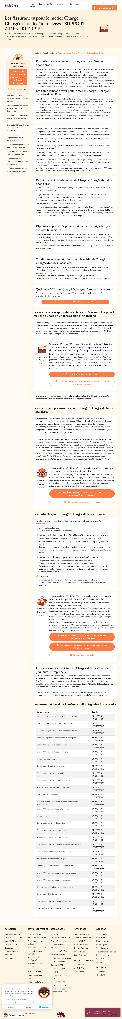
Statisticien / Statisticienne (47, 794)
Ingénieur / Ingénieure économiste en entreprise (56, 737)
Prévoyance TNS (12, 945)
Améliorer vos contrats (37, 938)
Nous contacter (102, 941)
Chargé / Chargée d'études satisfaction (53, 809)
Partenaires (60, 4)
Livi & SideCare (80, 952)
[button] (13, 1015)
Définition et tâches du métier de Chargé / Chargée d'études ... (17, 98)
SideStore (9, 958)
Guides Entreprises (58, 941)
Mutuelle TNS (10, 941)
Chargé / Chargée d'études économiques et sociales (58, 730)
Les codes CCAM (58, 968)
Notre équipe (101, 945)
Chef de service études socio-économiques (55, 887)
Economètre (42, 816)
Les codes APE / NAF (59, 951)
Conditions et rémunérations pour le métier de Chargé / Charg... (18, 118)
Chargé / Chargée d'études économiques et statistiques (59, 844)
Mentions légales (103, 955)
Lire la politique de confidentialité (15, 999)
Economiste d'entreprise (47, 759)
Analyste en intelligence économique (52, 837)
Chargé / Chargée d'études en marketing (53, 830)
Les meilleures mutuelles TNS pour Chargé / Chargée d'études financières (83, 646)
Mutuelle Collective (12, 934)
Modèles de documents (60, 938)
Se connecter (108, 3)
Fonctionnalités (45, 4)
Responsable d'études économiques (51, 858)
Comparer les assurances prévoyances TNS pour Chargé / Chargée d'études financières (83, 493)
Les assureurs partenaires (61, 958)
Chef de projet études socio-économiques (54, 851)
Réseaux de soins (58, 982)
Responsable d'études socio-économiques (54, 766)
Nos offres (32, 5)
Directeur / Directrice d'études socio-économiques (57, 716)
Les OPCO (55, 972)
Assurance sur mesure (37, 947)
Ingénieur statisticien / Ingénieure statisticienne (56, 908)
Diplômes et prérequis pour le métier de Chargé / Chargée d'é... (17, 108)
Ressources (74, 4)
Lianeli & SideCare (81, 955)
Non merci (11, 1007)
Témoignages (102, 948)
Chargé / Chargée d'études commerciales (54, 901)
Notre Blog (55, 934)
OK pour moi (44, 1007)
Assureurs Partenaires (82, 938)
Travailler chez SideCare (106, 952)
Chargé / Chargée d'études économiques (54, 880)
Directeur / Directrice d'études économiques (55, 723)
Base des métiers (58, 954)
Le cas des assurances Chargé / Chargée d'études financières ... (17, 161)
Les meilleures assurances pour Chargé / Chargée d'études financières (18, 77)
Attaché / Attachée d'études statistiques (53, 787)
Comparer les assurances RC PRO (83, 374)
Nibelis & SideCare (81, 948)
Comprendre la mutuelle (83, 655)
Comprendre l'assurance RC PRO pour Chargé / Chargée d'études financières (83, 382)
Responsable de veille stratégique (50, 894)
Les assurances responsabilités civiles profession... (15, 137)
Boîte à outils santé (58, 985)
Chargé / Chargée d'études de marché (52, 752)
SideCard (8, 954)
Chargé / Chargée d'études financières (52, 745)
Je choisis (27, 1007)
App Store (100, 971)
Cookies (99, 962)
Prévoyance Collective (14, 938)
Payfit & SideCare (81, 941)
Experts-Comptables (82, 934)
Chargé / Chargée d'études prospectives (53, 780)
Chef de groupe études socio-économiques (55, 866)
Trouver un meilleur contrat (104, 8)
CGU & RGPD (101, 958)
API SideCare (79, 964)
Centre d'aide (101, 938)
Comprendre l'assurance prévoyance (83, 502)
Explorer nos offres (35, 934)
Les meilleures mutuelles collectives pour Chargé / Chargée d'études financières (83, 637)
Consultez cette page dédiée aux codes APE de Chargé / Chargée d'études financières (75, 302)
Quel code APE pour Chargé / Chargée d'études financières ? (18, 128)
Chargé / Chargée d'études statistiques (52, 773)
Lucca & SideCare (81, 945)
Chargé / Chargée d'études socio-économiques (56, 873)
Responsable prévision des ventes (51, 823)
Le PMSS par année (58, 961)
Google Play (101, 975)
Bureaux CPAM (57, 965)
